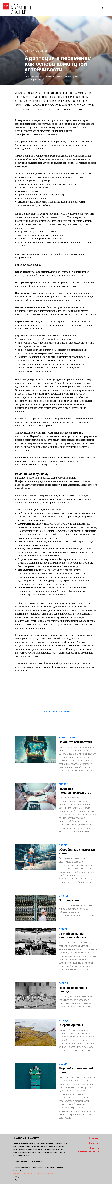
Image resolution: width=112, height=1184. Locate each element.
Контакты (93, 1143)
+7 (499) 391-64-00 (21, 1173)
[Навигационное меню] (107, 8)
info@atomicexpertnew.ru (41, 1173)
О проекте (93, 1138)
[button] (102, 8)
